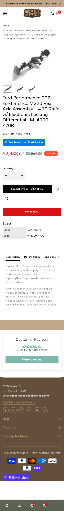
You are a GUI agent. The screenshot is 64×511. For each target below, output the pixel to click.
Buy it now (32, 211)
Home (6, 25)
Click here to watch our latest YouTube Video (30, 3)
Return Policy (32, 256)
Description (13, 256)
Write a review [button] (32, 359)
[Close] (59, 4)
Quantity (8, 168)
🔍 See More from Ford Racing (24, 142)
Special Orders (54, 256)
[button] (57, 189)
